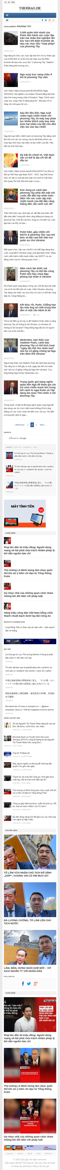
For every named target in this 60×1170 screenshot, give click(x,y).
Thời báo (25, 1159)
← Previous (18, 425)
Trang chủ (9, 1153)
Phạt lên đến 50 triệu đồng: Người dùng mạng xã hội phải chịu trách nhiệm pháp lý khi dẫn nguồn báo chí (29, 550)
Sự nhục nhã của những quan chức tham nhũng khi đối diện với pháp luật (28, 594)
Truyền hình (11, 830)
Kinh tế (29, 1153)
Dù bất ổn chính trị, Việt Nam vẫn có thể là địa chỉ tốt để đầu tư (37, 157)
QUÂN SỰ (48, 1153)
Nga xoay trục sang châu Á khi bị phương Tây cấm (36, 76)
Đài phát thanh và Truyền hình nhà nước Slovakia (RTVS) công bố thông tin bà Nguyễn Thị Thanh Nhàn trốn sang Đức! (33, 740)
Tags (35, 447)
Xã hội (38, 1153)
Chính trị (20, 1153)
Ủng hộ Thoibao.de (21, 753)
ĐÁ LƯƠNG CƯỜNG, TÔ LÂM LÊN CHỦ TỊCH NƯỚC (27, 922)
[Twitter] (45, 20)
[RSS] (53, 20)
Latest (9, 447)
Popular (17, 447)
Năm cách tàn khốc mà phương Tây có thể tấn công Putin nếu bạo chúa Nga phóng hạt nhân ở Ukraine (37, 272)
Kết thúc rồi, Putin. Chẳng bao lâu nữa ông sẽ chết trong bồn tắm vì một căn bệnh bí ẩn (38, 307)
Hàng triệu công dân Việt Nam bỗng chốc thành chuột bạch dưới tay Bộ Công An (28, 614)
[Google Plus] (37, 985)
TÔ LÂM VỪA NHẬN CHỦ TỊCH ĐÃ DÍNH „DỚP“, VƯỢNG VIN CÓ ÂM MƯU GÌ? (27, 874)
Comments (27, 447)
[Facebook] (42, 20)
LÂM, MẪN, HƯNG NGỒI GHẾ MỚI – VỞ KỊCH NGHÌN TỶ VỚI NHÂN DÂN (27, 969)
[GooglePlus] (49, 20)
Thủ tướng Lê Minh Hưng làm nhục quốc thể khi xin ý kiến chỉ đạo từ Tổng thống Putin (28, 573)
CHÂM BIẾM (10, 533)
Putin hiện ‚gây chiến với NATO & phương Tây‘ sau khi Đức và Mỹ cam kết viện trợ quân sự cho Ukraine (37, 236)
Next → (43, 425)
